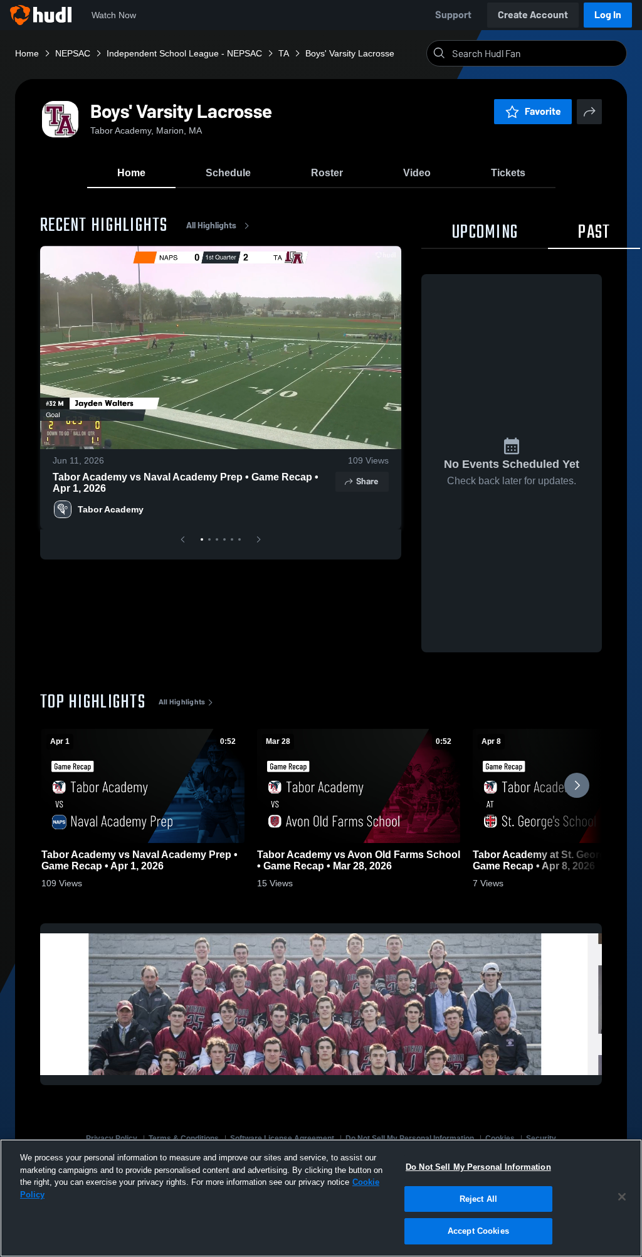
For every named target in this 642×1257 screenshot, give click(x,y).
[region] (321, 1198)
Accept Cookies (478, 1231)
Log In (607, 14)
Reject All (478, 1199)
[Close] (622, 1197)
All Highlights (211, 225)
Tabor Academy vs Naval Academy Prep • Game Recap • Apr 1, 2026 (185, 483)
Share (367, 481)
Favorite (543, 111)
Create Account (533, 14)
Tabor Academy (111, 509)
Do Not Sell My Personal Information (478, 1167)
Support (453, 14)
